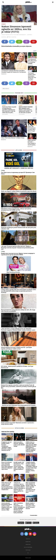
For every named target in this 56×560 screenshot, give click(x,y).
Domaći (3, 24)
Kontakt (28, 539)
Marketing (28, 541)
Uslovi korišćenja (28, 547)
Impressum (28, 544)
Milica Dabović (6, 88)
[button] (3, 102)
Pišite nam (28, 550)
